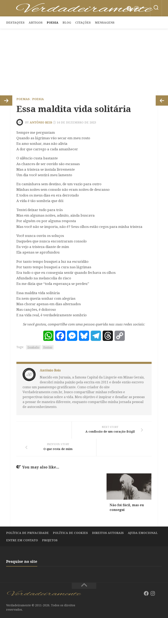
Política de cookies (70, 533)
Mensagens (105, 22)
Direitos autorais (108, 533)
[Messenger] (72, 336)
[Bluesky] (143, 8)
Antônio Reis (41, 122)
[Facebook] (129, 8)
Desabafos (33, 347)
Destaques (15, 22)
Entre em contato (22, 540)
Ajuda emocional (143, 533)
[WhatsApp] (48, 336)
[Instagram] (136, 8)
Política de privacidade (27, 533)
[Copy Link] (120, 336)
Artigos (36, 22)
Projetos (50, 540)
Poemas (23, 99)
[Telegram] (96, 336)
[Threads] (108, 336)
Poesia (52, 22)
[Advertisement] (84, 59)
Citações (83, 22)
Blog (66, 22)
